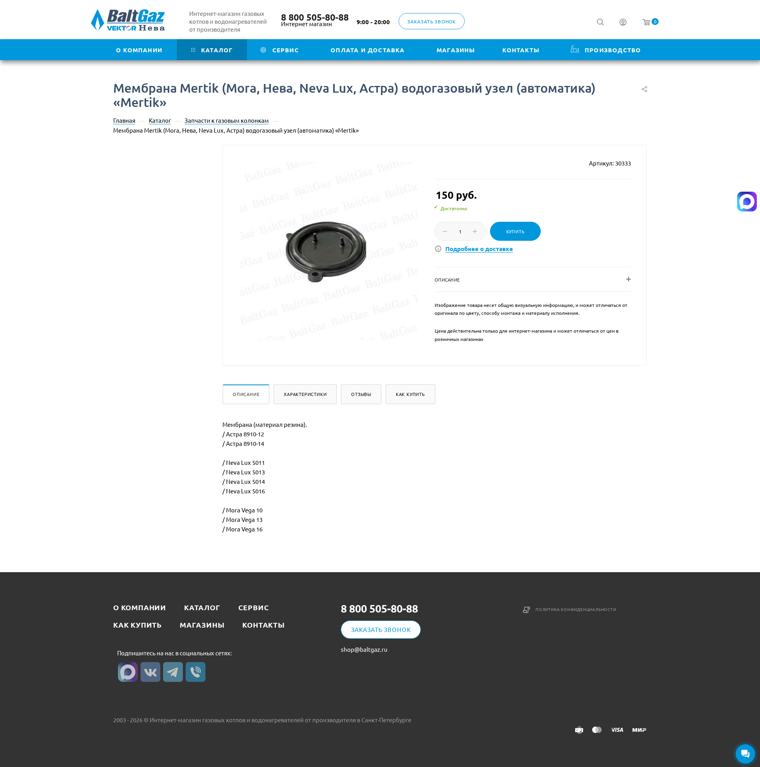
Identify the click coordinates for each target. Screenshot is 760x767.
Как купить (410, 394)
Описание (246, 394)
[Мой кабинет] (623, 23)
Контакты (263, 624)
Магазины (202, 624)
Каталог (202, 607)
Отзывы (361, 394)
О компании (139, 607)
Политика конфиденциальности (576, 609)
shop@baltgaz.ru (364, 649)
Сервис (253, 607)
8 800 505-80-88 (315, 17)
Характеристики (305, 394)
